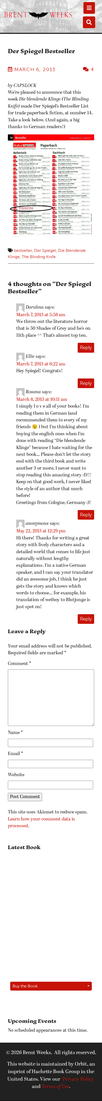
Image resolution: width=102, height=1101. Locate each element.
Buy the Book (25, 986)
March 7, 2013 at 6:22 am (40, 364)
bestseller (23, 250)
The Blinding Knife (39, 256)
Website (16, 775)
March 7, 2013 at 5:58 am (40, 315)
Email (15, 753)
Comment (19, 663)
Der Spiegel (45, 250)
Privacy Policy (78, 1079)
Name (15, 732)
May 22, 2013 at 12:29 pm (41, 531)
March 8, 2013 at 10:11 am (41, 399)
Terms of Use (55, 1087)
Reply (86, 347)
